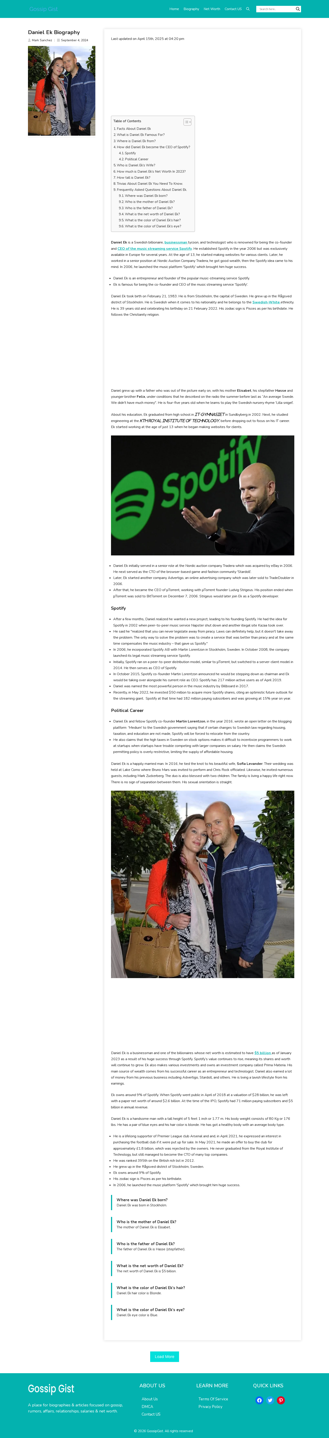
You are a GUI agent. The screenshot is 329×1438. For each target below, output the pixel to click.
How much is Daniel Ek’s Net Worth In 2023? (151, 171)
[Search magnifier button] (298, 9)
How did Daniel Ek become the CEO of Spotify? (153, 147)
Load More (164, 1356)
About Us (150, 1399)
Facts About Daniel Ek (134, 128)
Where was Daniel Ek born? (146, 196)
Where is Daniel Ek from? (136, 141)
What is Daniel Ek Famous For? (141, 135)
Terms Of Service (213, 1399)
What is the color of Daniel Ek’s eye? (153, 226)
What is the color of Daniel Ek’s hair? (153, 220)
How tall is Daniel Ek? (133, 177)
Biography (191, 9)
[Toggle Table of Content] (185, 122)
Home (174, 9)
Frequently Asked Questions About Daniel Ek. (152, 189)
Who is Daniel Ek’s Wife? (136, 165)
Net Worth (212, 9)
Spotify (130, 153)
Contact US (233, 9)
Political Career (136, 159)
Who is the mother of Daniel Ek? (150, 202)
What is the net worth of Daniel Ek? (152, 214)
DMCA (147, 1406)
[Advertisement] (202, 78)
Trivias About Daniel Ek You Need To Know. (150, 183)
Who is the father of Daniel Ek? (149, 208)
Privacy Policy (210, 1406)
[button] (248, 8)
